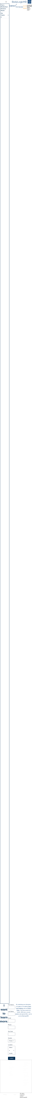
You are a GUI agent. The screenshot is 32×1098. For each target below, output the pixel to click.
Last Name (11, 1011)
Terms (15, 1094)
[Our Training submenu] (8, 15)
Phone (9, 1024)
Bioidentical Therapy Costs (26, 1084)
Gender (10, 1038)
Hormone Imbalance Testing (11, 1067)
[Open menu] (6, 2)
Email (9, 1018)
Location (10, 1044)
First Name (11, 1004)
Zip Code (10, 1031)
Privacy (5, 1094)
